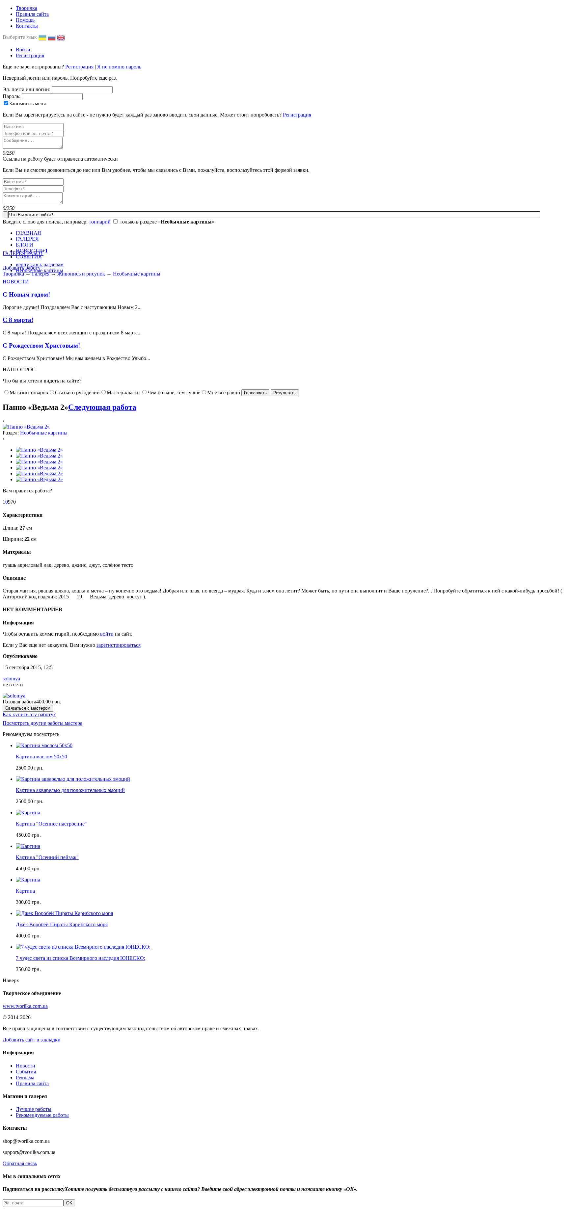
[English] (61, 37)
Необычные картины (39, 270)
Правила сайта (32, 14)
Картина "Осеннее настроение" (51, 824)
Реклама (25, 1077)
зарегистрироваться (118, 645)
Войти (23, 49)
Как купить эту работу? (29, 714)
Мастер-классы (124, 392)
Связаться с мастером (27, 708)
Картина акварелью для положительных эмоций (70, 790)
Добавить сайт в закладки (32, 1039)
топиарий (100, 221)
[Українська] (43, 37)
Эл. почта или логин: (26, 89)
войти (107, 634)
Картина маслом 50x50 (41, 756)
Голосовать (255, 392)
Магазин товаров (29, 392)
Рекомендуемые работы (42, 1115)
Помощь (25, 20)
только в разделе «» (167, 221)
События (26, 1071)
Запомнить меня (27, 103)
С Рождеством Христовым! (41, 345)
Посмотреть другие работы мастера (42, 723)
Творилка (26, 8)
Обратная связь (20, 1163)
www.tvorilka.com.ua (25, 1006)
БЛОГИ (24, 245)
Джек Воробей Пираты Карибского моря (62, 924)
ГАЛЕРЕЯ (27, 239)
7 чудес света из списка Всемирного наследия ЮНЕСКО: (80, 958)
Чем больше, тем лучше (174, 392)
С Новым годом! (26, 294)
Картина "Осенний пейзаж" (47, 857)
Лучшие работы (33, 1109)
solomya (11, 678)
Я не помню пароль (119, 66)
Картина (25, 891)
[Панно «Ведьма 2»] (26, 427)
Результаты (284, 392)
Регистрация (30, 55)
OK (69, 1202)
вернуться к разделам (40, 264)
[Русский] (52, 37)
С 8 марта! (18, 319)
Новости (25, 1065)
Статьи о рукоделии (77, 392)
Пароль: (11, 96)
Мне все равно (223, 392)
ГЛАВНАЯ (28, 233)
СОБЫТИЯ (29, 256)
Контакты (27, 26)
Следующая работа (102, 407)
